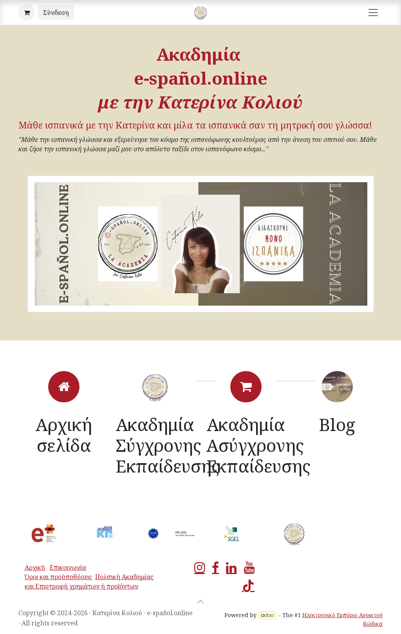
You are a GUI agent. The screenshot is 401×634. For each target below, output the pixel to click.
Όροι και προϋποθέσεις (58, 576)
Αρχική (35, 567)
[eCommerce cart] (26, 12)
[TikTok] (248, 586)
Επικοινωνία (68, 567)
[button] (200, 601)
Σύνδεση (56, 12)
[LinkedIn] (231, 568)
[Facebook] (215, 568)
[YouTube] (249, 568)
